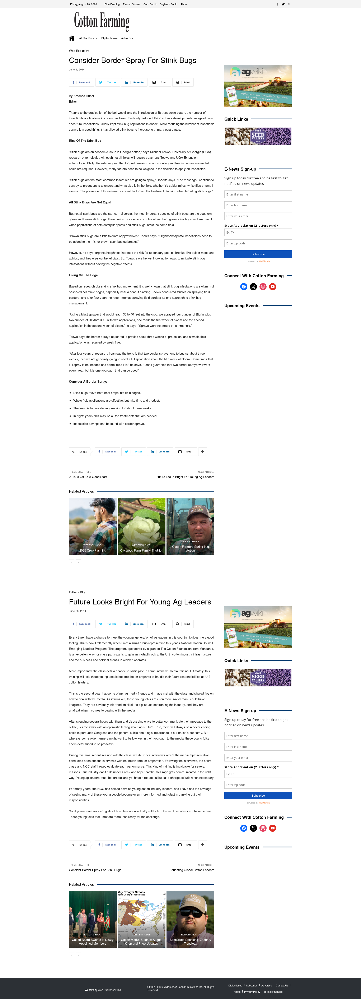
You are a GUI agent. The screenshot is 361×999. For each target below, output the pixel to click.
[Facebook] (277, 4)
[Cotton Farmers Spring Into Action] (190, 526)
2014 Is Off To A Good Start (88, 476)
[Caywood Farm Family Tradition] (142, 526)
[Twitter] (283, 4)
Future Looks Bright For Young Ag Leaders (185, 476)
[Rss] (289, 4)
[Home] (72, 38)
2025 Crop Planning (92, 550)
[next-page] (78, 562)
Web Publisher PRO (109, 989)
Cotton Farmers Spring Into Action (190, 548)
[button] (283, 38)
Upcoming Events (241, 305)
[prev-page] (71, 562)
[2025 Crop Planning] (93, 526)
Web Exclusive (79, 50)
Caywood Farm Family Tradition (141, 550)
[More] (202, 451)
